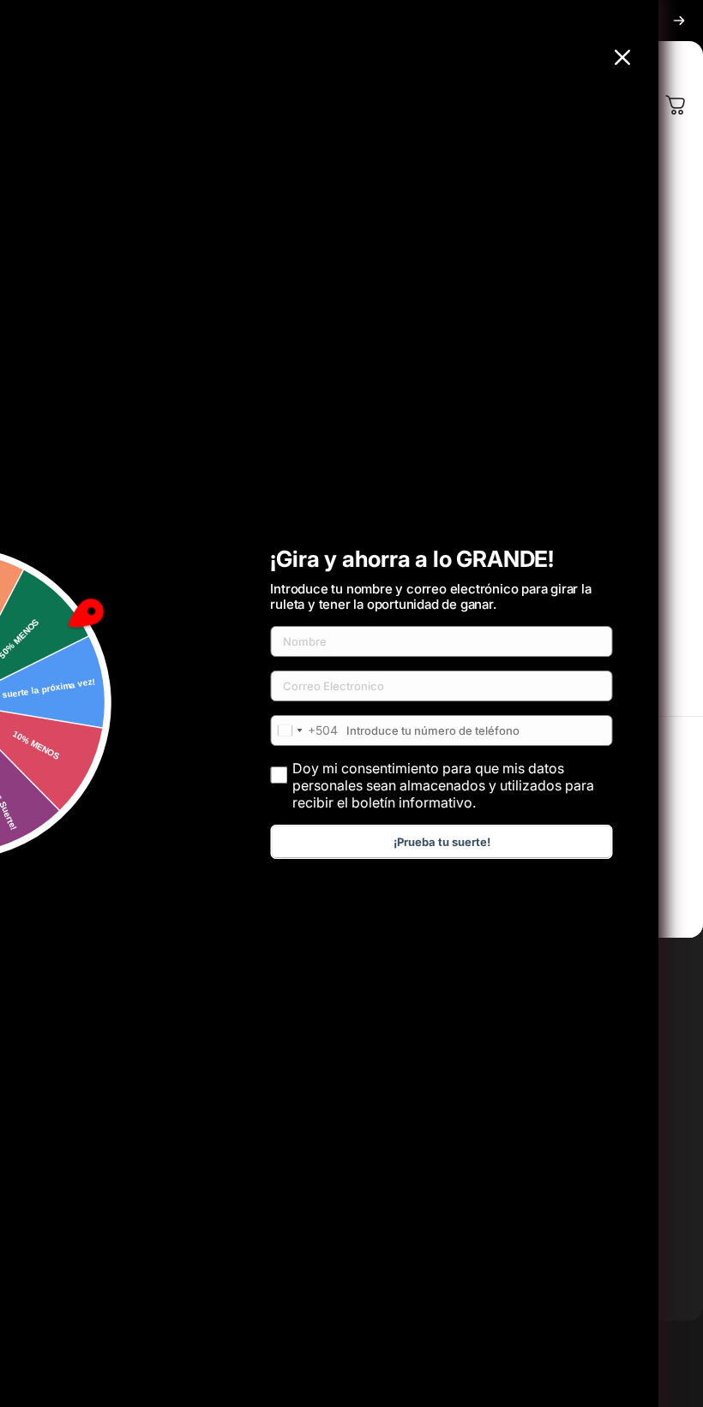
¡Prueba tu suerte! (442, 842)
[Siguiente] (679, 20)
